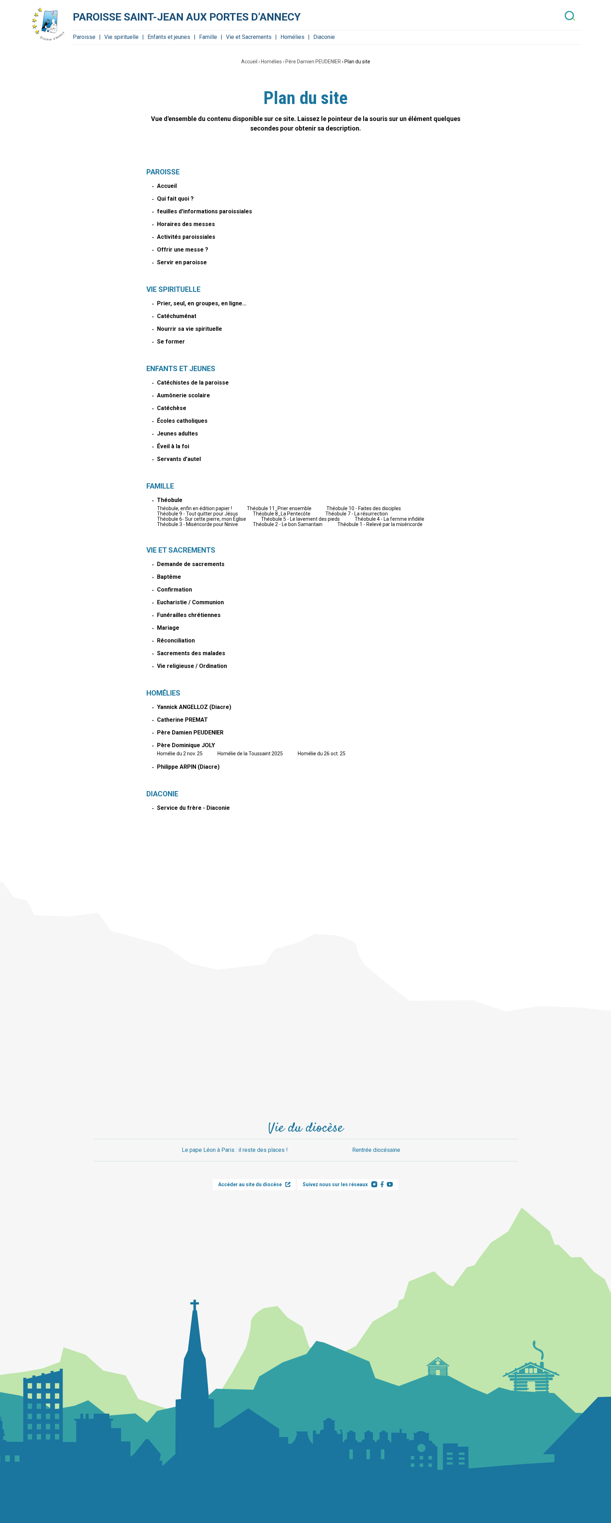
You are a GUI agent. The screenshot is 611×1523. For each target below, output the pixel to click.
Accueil (249, 61)
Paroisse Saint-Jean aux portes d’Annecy (187, 17)
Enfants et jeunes (168, 37)
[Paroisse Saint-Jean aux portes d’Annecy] (48, 24)
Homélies (292, 37)
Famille (208, 37)
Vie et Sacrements (249, 37)
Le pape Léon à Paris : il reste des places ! (235, 1150)
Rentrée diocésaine (376, 1150)
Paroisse (84, 37)
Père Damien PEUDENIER (313, 61)
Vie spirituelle (121, 37)
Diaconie (324, 37)
